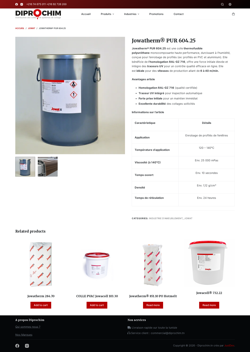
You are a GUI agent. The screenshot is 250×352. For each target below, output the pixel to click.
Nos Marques (23, 334)
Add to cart (41, 305)
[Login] (230, 4)
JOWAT (188, 218)
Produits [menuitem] (106, 14)
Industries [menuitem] (130, 14)
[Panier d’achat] (233, 14)
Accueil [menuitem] (86, 14)
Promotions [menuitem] (156, 14)
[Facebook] (16, 4)
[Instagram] (21, 4)
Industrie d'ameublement (166, 218)
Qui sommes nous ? (27, 326)
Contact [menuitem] (179, 14)
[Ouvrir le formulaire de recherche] (222, 4)
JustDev (229, 345)
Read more (153, 305)
